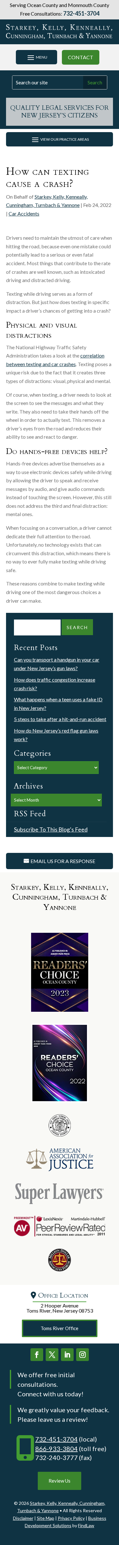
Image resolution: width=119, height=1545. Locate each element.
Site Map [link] (45, 1518)
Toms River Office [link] (59, 1328)
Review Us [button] (59, 1481)
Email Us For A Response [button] (62, 861)
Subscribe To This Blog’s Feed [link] (51, 829)
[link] (59, 31)
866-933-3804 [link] (56, 1448)
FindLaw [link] (86, 1525)
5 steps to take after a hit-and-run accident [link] (60, 719)
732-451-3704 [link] (81, 13)
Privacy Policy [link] (71, 1518)
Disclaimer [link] (23, 1518)
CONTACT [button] (80, 57)
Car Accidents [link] (24, 213)
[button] (36, 57)
